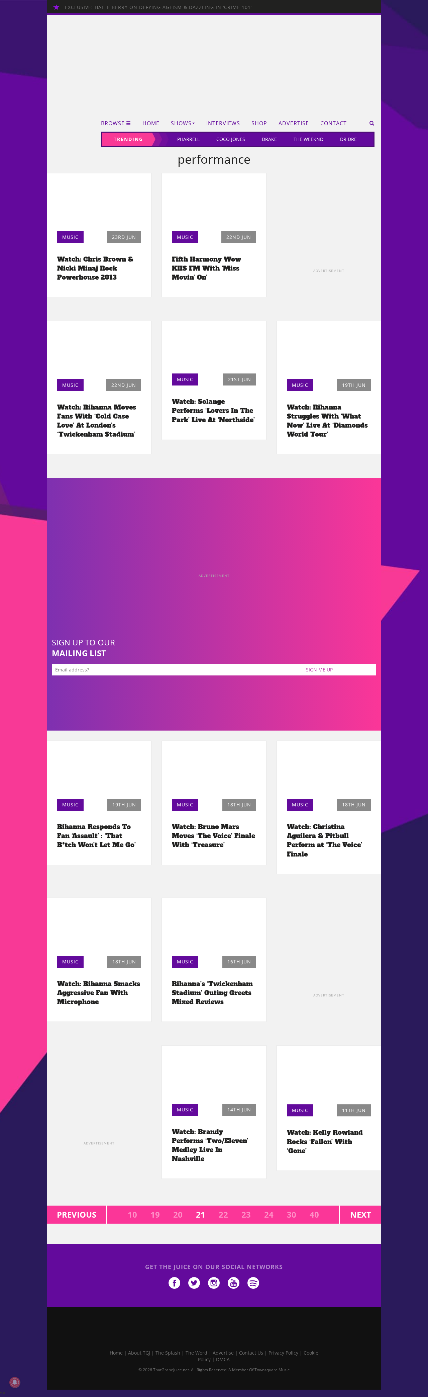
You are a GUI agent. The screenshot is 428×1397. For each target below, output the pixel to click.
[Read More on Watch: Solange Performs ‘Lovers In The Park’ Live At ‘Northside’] (213, 348)
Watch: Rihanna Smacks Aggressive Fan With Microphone (98, 992)
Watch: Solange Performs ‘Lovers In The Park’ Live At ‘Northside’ (213, 410)
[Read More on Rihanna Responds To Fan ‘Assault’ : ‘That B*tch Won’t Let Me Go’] (99, 771)
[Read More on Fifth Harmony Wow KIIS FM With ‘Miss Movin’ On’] (213, 204)
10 (132, 1214)
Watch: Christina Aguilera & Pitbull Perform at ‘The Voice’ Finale (324, 840)
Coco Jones (230, 139)
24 (269, 1214)
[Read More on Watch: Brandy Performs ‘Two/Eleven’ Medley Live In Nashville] (213, 1076)
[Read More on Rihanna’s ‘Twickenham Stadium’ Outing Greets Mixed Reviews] (213, 928)
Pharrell (188, 139)
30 (291, 1214)
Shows (181, 123)
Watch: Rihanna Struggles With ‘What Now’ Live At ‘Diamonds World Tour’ (327, 421)
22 (223, 1214)
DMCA (223, 1359)
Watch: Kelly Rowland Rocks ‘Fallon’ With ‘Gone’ (325, 1141)
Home (150, 123)
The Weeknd (308, 139)
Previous (76, 1214)
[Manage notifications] (14, 1382)
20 (178, 1214)
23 (246, 1214)
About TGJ (139, 1353)
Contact (333, 123)
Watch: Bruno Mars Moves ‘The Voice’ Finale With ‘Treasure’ (213, 835)
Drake (269, 139)
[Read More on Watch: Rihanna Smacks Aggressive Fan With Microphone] (99, 928)
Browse (113, 123)
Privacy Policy (283, 1353)
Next (360, 1214)
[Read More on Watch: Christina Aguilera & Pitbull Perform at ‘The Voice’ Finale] (329, 771)
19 (155, 1214)
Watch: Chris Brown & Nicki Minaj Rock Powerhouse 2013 (95, 268)
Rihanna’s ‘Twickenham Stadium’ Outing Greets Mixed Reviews (212, 992)
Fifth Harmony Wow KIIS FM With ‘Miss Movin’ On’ (206, 268)
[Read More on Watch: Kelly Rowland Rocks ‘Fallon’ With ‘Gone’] (329, 1076)
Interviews (223, 123)
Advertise (294, 123)
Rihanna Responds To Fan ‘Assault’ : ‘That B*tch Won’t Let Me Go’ (96, 835)
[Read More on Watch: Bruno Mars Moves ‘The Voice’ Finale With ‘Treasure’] (213, 771)
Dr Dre (348, 139)
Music (70, 237)
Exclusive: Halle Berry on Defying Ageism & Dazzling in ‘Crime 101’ (158, 7)
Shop (259, 123)
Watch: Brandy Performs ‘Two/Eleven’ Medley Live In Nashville (210, 1145)
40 (314, 1214)
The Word (196, 1353)
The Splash (167, 1353)
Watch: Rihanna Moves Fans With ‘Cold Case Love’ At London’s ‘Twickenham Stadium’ (96, 421)
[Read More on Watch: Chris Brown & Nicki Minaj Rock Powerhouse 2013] (99, 204)
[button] (369, 123)
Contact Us (251, 1353)
